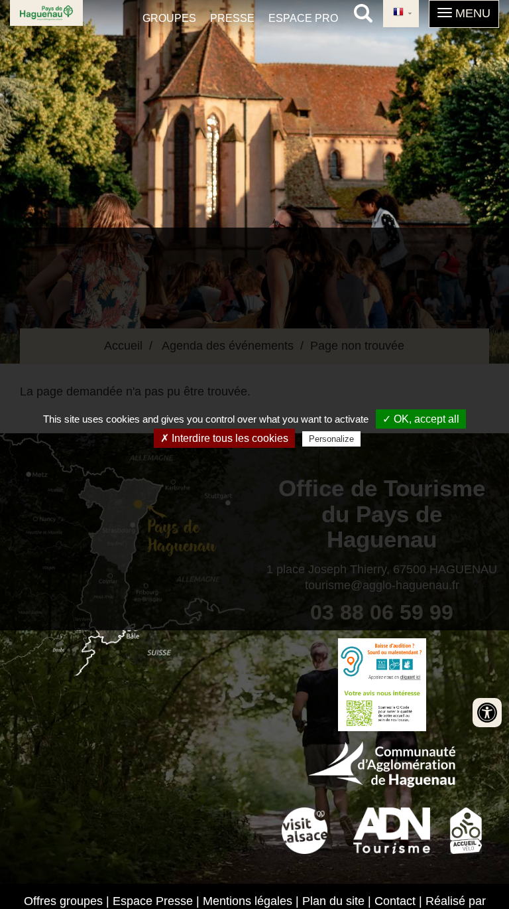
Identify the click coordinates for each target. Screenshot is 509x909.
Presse (232, 18)
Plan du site (333, 901)
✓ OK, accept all (420, 419)
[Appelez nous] (381, 661)
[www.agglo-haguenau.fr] (381, 762)
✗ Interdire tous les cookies (224, 438)
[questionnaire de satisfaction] (381, 708)
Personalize (331, 439)
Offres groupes (63, 901)
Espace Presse (153, 901)
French (401, 13)
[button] (464, 14)
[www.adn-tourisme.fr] (391, 829)
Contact (395, 901)
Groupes (169, 18)
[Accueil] (46, 13)
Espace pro (303, 18)
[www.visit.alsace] (304, 829)
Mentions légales (247, 901)
